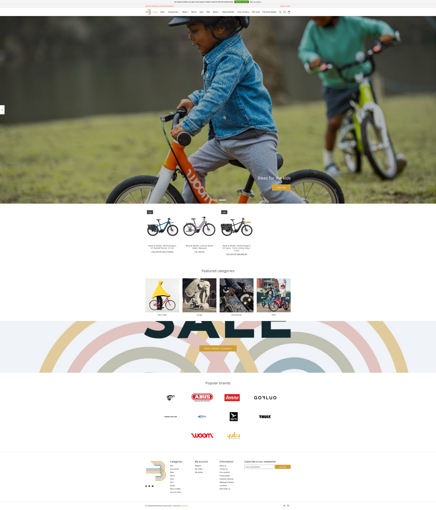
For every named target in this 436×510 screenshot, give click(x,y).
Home (155, 12)
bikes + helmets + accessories (218, 348)
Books (172, 485)
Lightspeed (184, 506)
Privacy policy (225, 475)
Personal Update (269, 12)
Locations (223, 485)
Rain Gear (162, 314)
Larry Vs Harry (243, 12)
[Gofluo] (265, 398)
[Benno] (234, 398)
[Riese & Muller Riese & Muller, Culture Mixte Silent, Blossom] (199, 226)
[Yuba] (234, 436)
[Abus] (202, 398)
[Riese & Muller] (171, 417)
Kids (274, 314)
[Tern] (234, 417)
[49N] (171, 398)
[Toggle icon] (280, 12)
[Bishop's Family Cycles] (148, 12)
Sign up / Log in (285, 6)
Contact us (224, 469)
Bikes (172, 472)
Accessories (236, 314)
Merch (194, 12)
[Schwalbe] (202, 417)
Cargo (199, 314)
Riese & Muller (228, 12)
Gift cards (256, 12)
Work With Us (225, 489)
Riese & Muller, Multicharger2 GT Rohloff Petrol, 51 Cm (162, 246)
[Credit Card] (288, 506)
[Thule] (265, 417)
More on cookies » (256, 2)
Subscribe (282, 467)
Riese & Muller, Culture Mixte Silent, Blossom (199, 246)
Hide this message (242, 2)
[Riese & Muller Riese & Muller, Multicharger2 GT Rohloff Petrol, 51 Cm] (162, 226)
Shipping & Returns (227, 482)
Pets (208, 12)
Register (198, 465)
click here (281, 187)
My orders (199, 469)
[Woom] (202, 436)
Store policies (225, 472)
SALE (201, 12)
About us (223, 465)
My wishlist (199, 472)
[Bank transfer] (284, 506)
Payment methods (227, 479)
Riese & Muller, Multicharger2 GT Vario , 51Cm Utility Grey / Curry (236, 248)
